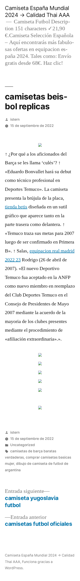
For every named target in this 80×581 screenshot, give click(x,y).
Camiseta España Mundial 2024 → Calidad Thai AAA (37, 11)
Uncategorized (22, 445)
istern (15, 119)
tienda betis (16, 207)
